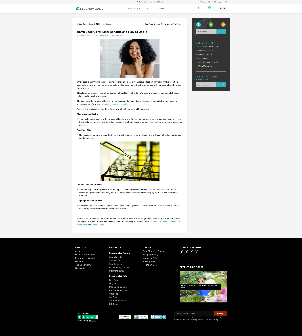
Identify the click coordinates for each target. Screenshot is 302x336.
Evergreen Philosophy (85, 258)
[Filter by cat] (211, 24)
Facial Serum (97, 225)
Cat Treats (114, 297)
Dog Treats (114, 283)
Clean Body (114, 260)
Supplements (115, 264)
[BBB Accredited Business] (158, 317)
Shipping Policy (150, 254)
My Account (222, 2)
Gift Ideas (113, 304)
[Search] (198, 8)
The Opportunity (83, 265)
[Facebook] (181, 252)
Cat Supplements (117, 300)
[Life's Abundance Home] (91, 9)
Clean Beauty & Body (119, 36)
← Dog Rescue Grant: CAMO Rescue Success (94, 24)
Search (221, 31)
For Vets (79, 261)
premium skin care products (114, 104)
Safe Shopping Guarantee (155, 251)
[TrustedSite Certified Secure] (124, 317)
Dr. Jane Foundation (85, 254)
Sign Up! (220, 313)
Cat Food (113, 294)
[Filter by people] (223, 24)
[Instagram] (186, 252)
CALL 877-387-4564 (208, 2)
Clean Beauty (115, 257)
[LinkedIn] (196, 252)
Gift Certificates (116, 271)
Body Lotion (155, 221)
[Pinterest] (191, 252)
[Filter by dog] (198, 24)
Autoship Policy (150, 258)
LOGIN (222, 9)
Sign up (221, 85)
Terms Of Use (150, 265)
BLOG (149, 8)
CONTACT (162, 8)
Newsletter (80, 268)
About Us (79, 251)
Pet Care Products (118, 290)
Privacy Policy (150, 261)
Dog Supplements (118, 287)
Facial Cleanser (169, 221)
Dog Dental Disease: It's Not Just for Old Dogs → (164, 24)
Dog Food (114, 280)
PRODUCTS (133, 8)
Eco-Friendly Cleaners (120, 267)
